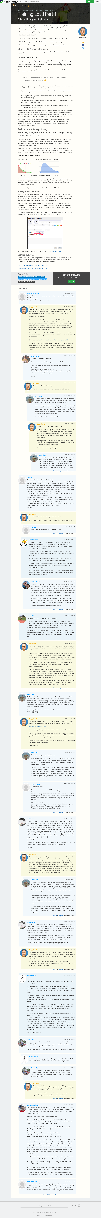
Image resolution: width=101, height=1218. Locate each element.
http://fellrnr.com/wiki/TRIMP (37, 726)
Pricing (57, 1206)
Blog (22, 5)
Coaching (39, 1206)
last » (55, 1195)
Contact (47, 1212)
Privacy (55, 1212)
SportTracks (11, 1)
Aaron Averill (82, 37)
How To (20, 10)
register (61, 471)
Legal (51, 1212)
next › (48, 1195)
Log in (97, 2)
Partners (33, 1212)
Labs (43, 1212)
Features (32, 1206)
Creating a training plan (54, 251)
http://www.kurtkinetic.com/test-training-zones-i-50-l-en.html (56, 340)
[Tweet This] (83, 48)
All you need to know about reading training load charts (32, 279)
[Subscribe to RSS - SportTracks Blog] (14, 5)
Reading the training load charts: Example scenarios (34, 268)
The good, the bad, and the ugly (26, 282)
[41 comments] (83, 42)
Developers (38, 1212)
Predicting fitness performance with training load (33, 265)
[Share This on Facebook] (83, 45)
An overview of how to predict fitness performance (31, 276)
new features (28, 10)
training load (39, 10)
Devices (50, 1206)
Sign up (90, 2)
